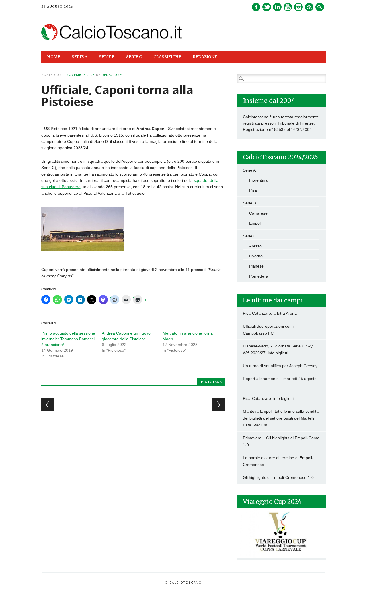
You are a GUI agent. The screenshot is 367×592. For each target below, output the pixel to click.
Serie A (249, 170)
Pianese (256, 266)
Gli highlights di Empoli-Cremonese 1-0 (278, 477)
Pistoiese (211, 382)
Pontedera (258, 276)
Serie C (249, 236)
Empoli (255, 223)
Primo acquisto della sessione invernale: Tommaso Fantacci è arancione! (68, 339)
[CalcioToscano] (112, 39)
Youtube (288, 7)
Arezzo (255, 246)
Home (53, 56)
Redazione (205, 56)
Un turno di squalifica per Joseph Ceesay (280, 365)
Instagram (298, 7)
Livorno (256, 256)
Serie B (249, 203)
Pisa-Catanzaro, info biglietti (268, 398)
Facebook (256, 7)
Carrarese (258, 213)
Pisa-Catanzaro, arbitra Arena (270, 313)
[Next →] (218, 404)
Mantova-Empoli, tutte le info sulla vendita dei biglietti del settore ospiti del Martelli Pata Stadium (281, 418)
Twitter (266, 7)
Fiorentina (258, 180)
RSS (309, 7)
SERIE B (107, 56)
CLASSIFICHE (167, 56)
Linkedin (277, 7)
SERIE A (79, 56)
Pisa (253, 190)
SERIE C (134, 56)
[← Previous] (47, 404)
